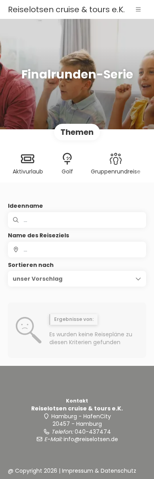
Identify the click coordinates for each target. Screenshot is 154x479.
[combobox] (77, 249)
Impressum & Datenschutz (99, 471)
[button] (138, 9)
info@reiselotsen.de (91, 439)
